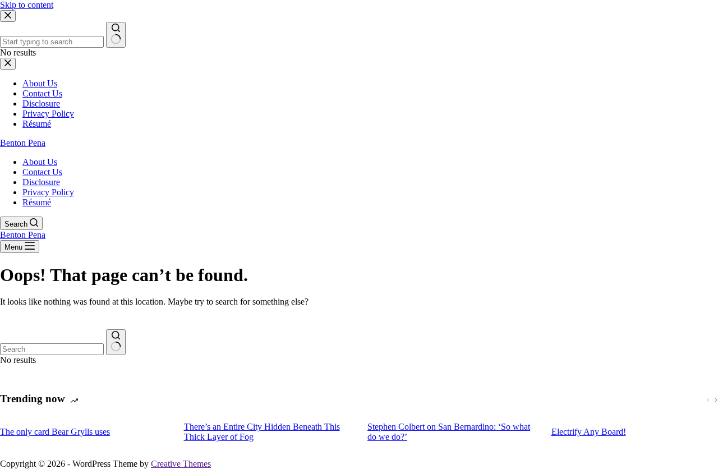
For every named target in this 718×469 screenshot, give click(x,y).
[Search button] (116, 342)
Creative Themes (181, 463)
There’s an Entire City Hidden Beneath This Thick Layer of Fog (262, 432)
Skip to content (26, 5)
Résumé (36, 202)
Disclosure (41, 182)
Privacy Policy (48, 192)
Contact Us (42, 172)
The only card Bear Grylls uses (55, 431)
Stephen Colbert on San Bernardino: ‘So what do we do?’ (448, 432)
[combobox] (52, 349)
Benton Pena (22, 143)
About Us (39, 162)
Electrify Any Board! (588, 431)
